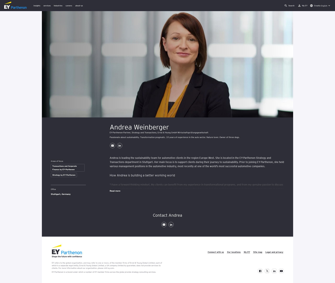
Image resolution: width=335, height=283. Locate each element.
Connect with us (216, 251)
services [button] (47, 5)
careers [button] (69, 5)
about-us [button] (79, 5)
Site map (257, 251)
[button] (289, 5)
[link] (302, 5)
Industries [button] (58, 5)
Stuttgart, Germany (61, 194)
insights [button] (37, 5)
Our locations (234, 251)
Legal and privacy (274, 251)
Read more (115, 190)
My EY (247, 251)
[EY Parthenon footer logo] (67, 256)
